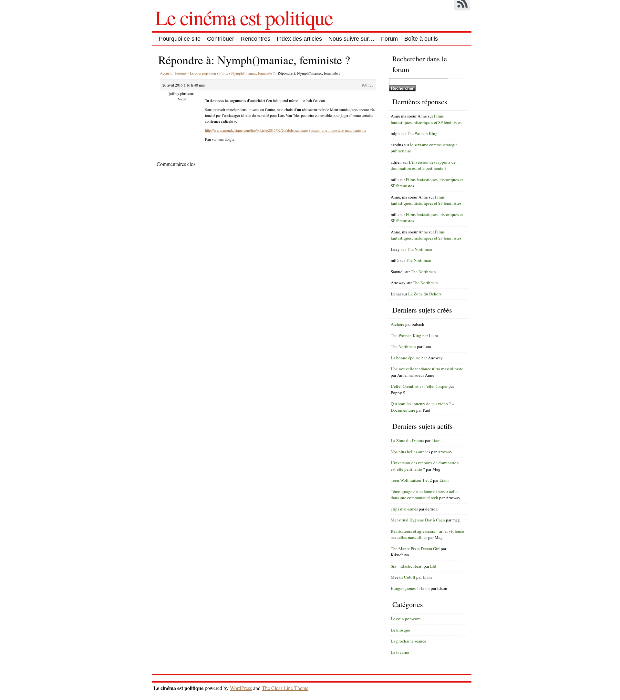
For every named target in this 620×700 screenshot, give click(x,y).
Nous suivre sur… (351, 39)
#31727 (368, 85)
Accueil (165, 73)
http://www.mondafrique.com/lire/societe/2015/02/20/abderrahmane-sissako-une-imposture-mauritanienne (285, 130)
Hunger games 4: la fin (410, 588)
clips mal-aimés (404, 509)
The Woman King (422, 133)
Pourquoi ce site (180, 39)
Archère (397, 324)
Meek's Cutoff (403, 577)
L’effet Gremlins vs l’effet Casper (419, 386)
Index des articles (299, 39)
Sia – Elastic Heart (407, 566)
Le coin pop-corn (203, 73)
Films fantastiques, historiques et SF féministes (426, 119)
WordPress (241, 688)
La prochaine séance (408, 641)
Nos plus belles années (410, 452)
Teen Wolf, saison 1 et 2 (411, 480)
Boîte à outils (421, 39)
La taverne (400, 652)
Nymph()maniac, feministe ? (252, 73)
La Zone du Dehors (424, 294)
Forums (181, 73)
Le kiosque (400, 630)
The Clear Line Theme (285, 688)
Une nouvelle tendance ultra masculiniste (427, 369)
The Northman (419, 249)
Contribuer (220, 39)
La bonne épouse (405, 358)
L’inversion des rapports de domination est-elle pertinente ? (423, 165)
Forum (389, 39)
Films (223, 73)
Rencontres (255, 39)
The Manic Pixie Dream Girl (415, 548)
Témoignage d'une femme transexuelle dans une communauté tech (424, 495)
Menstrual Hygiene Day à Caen (418, 520)
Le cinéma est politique (244, 17)
